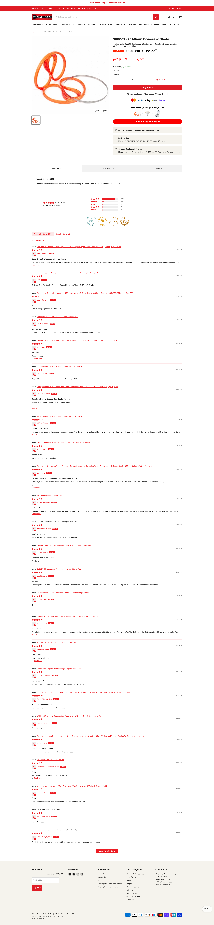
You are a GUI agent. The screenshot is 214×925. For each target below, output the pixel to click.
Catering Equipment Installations (65, 8)
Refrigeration (51, 24)
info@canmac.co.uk (162, 885)
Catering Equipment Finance (87, 8)
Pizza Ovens (131, 877)
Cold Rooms (130, 900)
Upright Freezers (132, 887)
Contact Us (43, 8)
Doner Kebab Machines (135, 874)
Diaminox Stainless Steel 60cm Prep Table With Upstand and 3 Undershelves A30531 (72, 786)
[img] (54, 203)
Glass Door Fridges (133, 896)
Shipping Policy (60, 914)
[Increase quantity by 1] (132, 80)
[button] (95, 199)
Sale (40, 32)
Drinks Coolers (131, 893)
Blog (50, 8)
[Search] (156, 17)
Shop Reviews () (63, 234)
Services (92, 24)
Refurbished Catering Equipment (152, 24)
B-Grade (132, 24)
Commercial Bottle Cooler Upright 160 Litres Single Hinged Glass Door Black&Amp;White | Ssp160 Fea (79, 247)
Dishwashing (67, 24)
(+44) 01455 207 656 (163, 882)
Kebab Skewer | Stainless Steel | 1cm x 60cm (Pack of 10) (60, 366)
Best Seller (174, 24)
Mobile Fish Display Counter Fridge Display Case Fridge (59, 668)
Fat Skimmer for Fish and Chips (49, 495)
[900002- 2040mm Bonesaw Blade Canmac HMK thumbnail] (36, 120)
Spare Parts (120, 24)
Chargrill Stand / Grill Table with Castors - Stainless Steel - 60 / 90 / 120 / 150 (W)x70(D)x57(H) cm (77, 387)
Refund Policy (47, 914)
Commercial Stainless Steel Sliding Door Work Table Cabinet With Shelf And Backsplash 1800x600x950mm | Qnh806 (85, 692)
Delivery (158, 168)
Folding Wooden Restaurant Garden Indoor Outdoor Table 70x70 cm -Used (67, 616)
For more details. (173, 152)
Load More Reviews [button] (107, 851)
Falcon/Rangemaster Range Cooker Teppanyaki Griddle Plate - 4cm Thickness (68, 442)
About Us (35, 8)
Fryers (128, 880)
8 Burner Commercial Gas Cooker (50, 760)
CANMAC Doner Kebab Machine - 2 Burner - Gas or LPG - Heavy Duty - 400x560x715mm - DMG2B (77, 340)
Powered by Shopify (38, 919)
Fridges (129, 883)
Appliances (37, 24)
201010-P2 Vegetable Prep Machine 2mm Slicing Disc (59, 569)
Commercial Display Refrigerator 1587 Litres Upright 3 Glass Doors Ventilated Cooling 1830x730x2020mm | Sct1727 (85, 293)
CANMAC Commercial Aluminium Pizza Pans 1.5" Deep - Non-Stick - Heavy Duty (69, 716)
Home (34, 32)
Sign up (37, 887)
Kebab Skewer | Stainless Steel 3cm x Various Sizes (57, 317)
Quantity (116, 75)
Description (57, 168)
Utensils (80, 24)
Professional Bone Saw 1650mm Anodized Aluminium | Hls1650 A (64, 592)
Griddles (129, 890)
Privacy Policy (36, 914)
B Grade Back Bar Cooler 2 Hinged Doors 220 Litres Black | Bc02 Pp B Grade (68, 273)
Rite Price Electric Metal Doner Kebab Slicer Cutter (57, 642)
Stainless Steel (106, 24)
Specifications (108, 168)
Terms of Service (72, 914)
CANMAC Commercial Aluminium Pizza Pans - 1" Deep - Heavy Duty (64, 545)
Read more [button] (36, 265)
